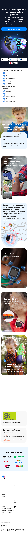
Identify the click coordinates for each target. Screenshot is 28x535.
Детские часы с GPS (5, 485)
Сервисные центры (17, 490)
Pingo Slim (3, 492)
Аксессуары (16, 487)
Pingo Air (3, 487)
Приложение (16, 492)
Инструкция (4, 506)
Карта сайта (4, 514)
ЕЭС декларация (7, 439)
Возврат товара (17, 488)
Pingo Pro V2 (4, 488)
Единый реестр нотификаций (10, 435)
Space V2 (3, 496)
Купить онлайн (16, 485)
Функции (15, 496)
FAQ (15, 502)
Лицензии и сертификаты (6, 508)
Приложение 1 (6, 440)
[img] (5, 59)
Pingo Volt (3, 494)
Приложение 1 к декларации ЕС (7, 510)
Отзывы (15, 500)
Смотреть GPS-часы (14, 29)
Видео (15, 498)
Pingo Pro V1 (4, 490)
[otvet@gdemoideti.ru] (15, 507)
